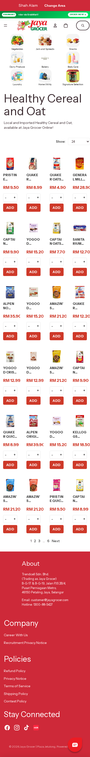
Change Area (54, 5)
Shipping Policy (16, 694)
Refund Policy (14, 671)
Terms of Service (17, 686)
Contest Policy (15, 701)
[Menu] (5, 25)
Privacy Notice (15, 678)
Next (56, 541)
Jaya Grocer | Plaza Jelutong (37, 746)
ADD (10, 208)
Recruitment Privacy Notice (25, 643)
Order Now (77, 14)
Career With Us (16, 635)
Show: (61, 141)
